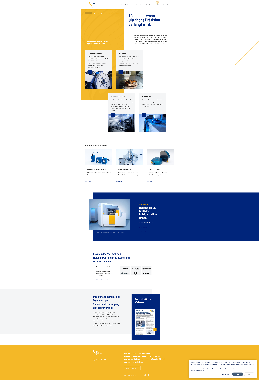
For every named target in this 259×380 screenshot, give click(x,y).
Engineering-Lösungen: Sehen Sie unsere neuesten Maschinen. (106, 13)
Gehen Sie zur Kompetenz (102, 279)
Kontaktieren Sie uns (131, 368)
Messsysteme (113, 4)
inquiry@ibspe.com (101, 359)
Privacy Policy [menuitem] (127, 375)
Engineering (105, 4)
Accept (237, 374)
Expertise (142, 4)
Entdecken (89, 13)
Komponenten (134, 4)
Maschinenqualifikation (123, 4)
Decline (249, 374)
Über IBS (148, 4)
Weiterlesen (88, 181)
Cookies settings (226, 374)
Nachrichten (158, 4)
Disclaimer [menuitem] (133, 375)
